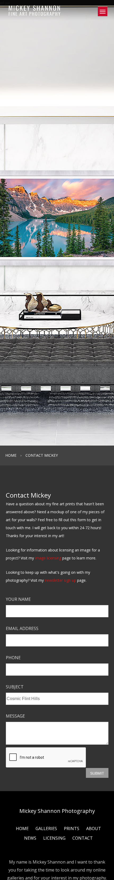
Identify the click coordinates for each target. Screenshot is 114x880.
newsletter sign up (60, 580)
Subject (15, 687)
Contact (82, 838)
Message (15, 716)
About (93, 828)
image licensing (48, 557)
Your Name (18, 599)
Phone (13, 658)
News (30, 838)
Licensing (54, 838)
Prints (71, 828)
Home (10, 455)
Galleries (46, 828)
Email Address (22, 628)
